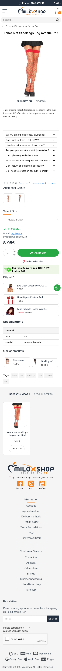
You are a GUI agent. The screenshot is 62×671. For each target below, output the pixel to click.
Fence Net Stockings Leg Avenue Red (17, 434)
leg (40, 375)
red (5, 381)
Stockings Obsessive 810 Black (48, 361)
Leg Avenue (16, 233)
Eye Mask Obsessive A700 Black (32, 286)
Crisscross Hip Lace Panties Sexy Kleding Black (20, 360)
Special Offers (43, 394)
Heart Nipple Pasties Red (30, 297)
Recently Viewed (19, 394)
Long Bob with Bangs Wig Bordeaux (32, 309)
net (22, 375)
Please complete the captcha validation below (15, 629)
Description (24, 101)
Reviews (41, 101)
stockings (31, 375)
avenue (48, 375)
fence (14, 375)
